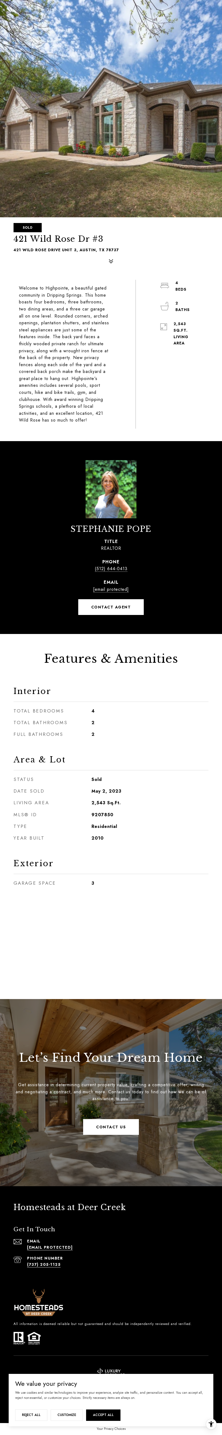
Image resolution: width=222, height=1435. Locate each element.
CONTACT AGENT (111, 607)
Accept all (103, 1414)
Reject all (31, 1414)
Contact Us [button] (111, 1127)
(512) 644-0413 (111, 569)
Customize (66, 1414)
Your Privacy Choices (111, 1428)
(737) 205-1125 (44, 1264)
